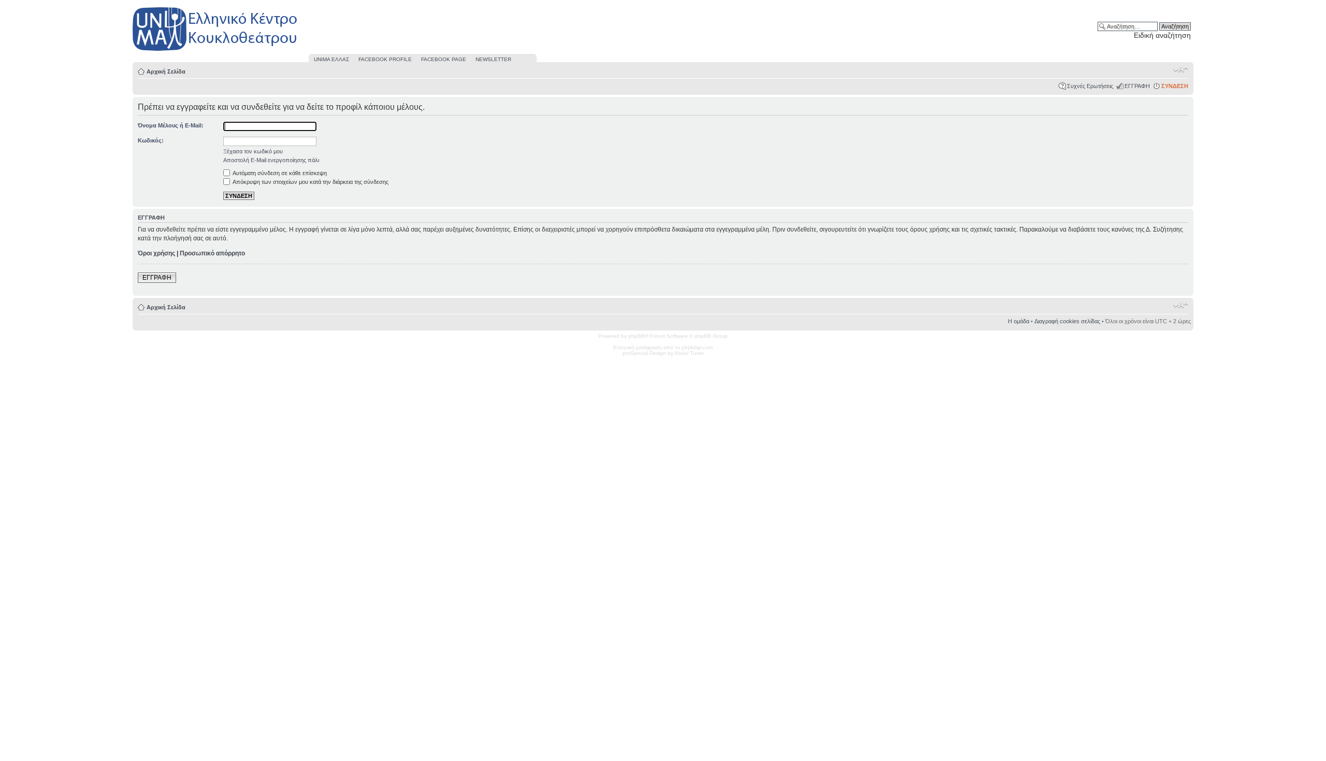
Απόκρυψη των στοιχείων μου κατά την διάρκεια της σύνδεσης (310, 182)
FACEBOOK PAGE (443, 59)
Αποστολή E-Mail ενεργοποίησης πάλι (271, 160)
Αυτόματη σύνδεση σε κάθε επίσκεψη (279, 173)
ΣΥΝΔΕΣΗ (1174, 86)
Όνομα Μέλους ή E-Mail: (171, 125)
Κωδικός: (151, 140)
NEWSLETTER (493, 59)
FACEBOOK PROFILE (385, 59)
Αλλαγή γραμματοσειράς (1180, 69)
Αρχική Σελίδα (166, 71)
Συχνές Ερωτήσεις (1090, 86)
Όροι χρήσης (156, 253)
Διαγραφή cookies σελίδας (1067, 321)
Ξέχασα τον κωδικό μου (253, 151)
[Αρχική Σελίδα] (215, 51)
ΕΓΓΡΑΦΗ (1137, 86)
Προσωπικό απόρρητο (212, 253)
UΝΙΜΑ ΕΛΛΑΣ (331, 59)
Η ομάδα (1018, 321)
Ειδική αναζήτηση (1162, 35)
